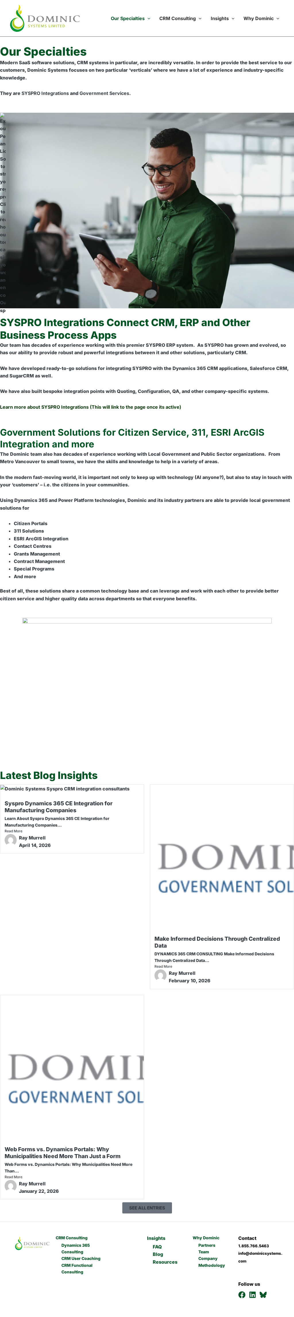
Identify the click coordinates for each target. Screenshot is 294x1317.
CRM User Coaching (80, 1258)
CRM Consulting (177, 18)
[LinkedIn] (252, 1294)
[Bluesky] (263, 1294)
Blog (158, 1254)
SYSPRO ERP (160, 345)
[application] (147, 18)
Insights (220, 18)
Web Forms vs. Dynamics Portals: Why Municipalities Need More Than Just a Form (63, 1153)
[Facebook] (241, 1294)
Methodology (211, 1265)
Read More (13, 831)
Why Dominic (258, 18)
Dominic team (25, 454)
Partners (206, 1245)
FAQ (157, 1247)
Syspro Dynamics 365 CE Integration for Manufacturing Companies (59, 807)
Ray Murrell (32, 838)
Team (203, 1251)
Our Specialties (127, 18)
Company (208, 1258)
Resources (165, 1262)
